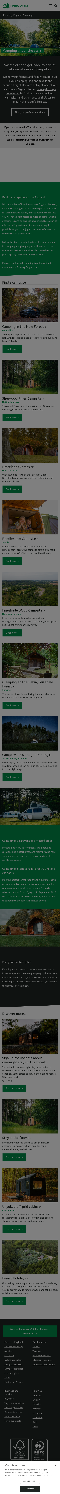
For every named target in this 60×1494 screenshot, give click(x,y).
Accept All (29, 1488)
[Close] (55, 1465)
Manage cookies (30, 1481)
